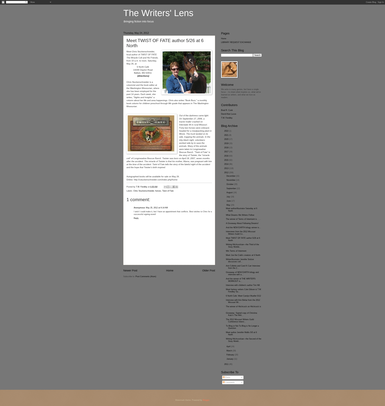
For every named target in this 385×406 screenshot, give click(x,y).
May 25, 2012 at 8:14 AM (157, 208)
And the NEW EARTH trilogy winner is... (243, 227)
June (228, 201)
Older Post (208, 270)
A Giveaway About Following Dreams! (242, 223)
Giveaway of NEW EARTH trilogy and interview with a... (242, 273)
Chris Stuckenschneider (143, 191)
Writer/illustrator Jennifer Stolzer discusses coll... (240, 260)
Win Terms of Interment (236, 251)
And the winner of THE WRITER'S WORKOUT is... (241, 280)
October (230, 184)
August (229, 192)
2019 (226, 143)
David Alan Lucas (228, 114)
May (228, 205)
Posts (227, 377)
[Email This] (165, 186)
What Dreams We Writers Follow (240, 215)
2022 (226, 131)
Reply (136, 218)
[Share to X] (170, 186)
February (230, 355)
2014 (226, 164)
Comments (230, 382)
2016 (226, 156)
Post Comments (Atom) (146, 276)
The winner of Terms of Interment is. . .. (243, 219)
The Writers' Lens (158, 13)
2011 (226, 364)
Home (169, 270)
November (231, 180)
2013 (226, 168)
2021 (226, 135)
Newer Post (130, 270)
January (230, 359)
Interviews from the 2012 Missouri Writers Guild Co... (240, 232)
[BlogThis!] (168, 186)
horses (158, 191)
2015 (226, 160)
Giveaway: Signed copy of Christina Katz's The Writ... (241, 314)
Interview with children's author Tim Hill (243, 285)
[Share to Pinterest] (176, 186)
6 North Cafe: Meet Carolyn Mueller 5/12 (243, 296)
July (228, 197)
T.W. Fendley (227, 118)
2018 (226, 147)
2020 (226, 139)
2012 (226, 172)
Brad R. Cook (227, 110)
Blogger (206, 400)
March (229, 351)
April (228, 346)
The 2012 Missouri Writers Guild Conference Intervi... (240, 320)
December (231, 176)
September (231, 188)
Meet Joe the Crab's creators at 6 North (243, 255)
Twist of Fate (168, 191)
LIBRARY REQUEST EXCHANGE (236, 42)
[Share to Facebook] (173, 186)
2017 (226, 152)
